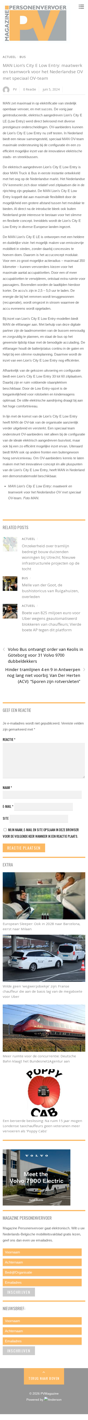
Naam (7, 787)
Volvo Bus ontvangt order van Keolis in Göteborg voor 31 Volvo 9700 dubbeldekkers (43, 655)
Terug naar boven (43, 1378)
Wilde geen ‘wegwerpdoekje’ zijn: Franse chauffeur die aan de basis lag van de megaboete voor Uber (42, 991)
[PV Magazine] (36, 41)
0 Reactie (29, 89)
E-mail (8, 806)
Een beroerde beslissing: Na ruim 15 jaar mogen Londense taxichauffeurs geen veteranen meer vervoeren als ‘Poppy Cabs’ (42, 1125)
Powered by (35, 1399)
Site (6, 818)
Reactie (9, 739)
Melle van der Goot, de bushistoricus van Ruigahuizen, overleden (50, 590)
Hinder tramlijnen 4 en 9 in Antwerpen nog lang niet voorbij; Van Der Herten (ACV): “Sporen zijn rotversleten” (45, 675)
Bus (23, 57)
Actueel (9, 57)
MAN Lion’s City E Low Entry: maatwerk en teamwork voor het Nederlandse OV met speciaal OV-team (43, 71)
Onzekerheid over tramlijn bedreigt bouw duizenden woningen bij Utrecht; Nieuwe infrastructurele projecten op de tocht (50, 557)
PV (15, 89)
